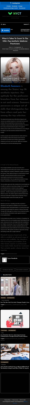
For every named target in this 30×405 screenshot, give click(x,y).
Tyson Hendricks (7, 76)
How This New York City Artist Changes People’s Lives (15, 302)
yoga (21, 6)
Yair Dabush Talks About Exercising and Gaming (8, 269)
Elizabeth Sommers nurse (11, 253)
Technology (4, 330)
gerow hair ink (8, 304)
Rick (3, 332)
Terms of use (15, 399)
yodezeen (22, 8)
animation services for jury (11, 338)
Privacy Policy (7, 399)
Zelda (9, 6)
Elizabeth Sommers (10, 86)
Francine (4, 364)
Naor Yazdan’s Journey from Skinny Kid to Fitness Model (22, 269)
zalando (15, 6)
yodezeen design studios (11, 8)
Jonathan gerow (16, 304)
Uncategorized (6, 73)
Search (26, 24)
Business (3, 297)
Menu (4, 24)
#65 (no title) (22, 399)
